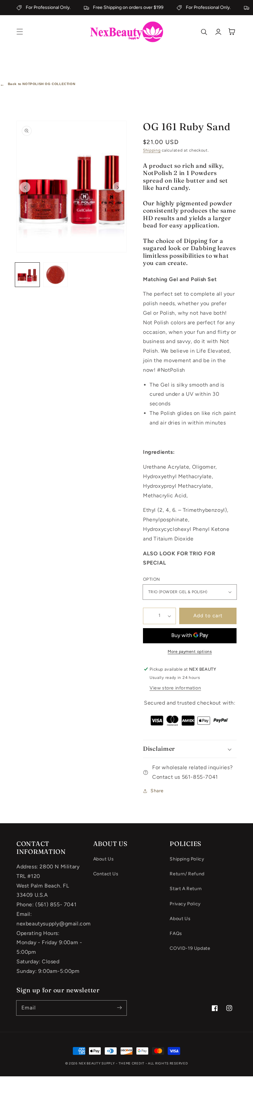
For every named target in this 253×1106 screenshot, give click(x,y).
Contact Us (106, 874)
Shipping (152, 150)
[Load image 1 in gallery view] (27, 274)
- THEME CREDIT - (132, 1063)
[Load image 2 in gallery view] (55, 274)
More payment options (190, 651)
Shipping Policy (187, 859)
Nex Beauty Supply (97, 1063)
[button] (20, 31)
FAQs (176, 933)
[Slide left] (25, 187)
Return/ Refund (187, 874)
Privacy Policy (185, 904)
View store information (175, 688)
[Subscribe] (119, 1008)
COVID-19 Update (190, 948)
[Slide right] (118, 187)
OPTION (151, 579)
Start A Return (186, 888)
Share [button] (157, 791)
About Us (103, 859)
